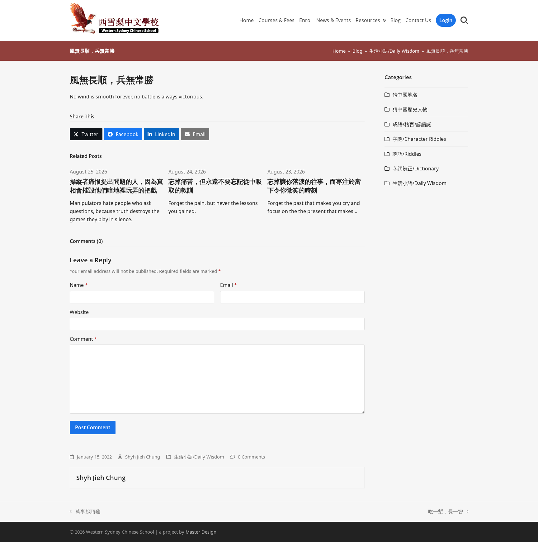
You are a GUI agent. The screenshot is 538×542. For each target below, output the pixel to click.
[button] (464, 20)
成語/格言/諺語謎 (412, 124)
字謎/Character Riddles (419, 139)
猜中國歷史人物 (410, 109)
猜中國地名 (405, 94)
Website (79, 312)
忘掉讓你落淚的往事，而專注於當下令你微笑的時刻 (314, 185)
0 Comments (251, 457)
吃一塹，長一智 (445, 512)
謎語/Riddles (407, 153)
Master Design (201, 532)
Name (79, 285)
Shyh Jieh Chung (142, 457)
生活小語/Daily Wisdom (199, 457)
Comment (83, 338)
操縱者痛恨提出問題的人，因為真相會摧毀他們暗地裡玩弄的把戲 (116, 185)
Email (228, 285)
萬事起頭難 (85, 512)
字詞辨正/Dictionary (416, 168)
